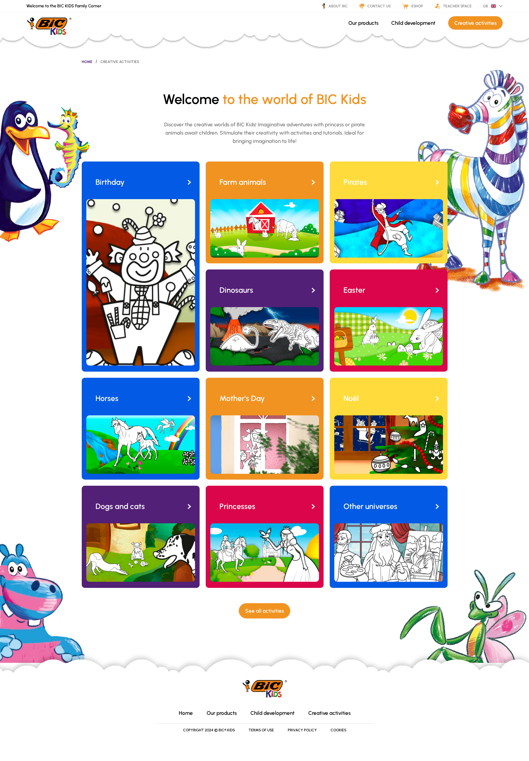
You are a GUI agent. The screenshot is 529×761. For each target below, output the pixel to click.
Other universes (370, 506)
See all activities (264, 611)
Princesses (237, 506)
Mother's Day (242, 398)
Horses (107, 398)
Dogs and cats (120, 506)
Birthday (110, 182)
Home (87, 62)
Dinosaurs (236, 290)
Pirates (355, 182)
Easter (354, 290)
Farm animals (242, 182)
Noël (351, 398)
